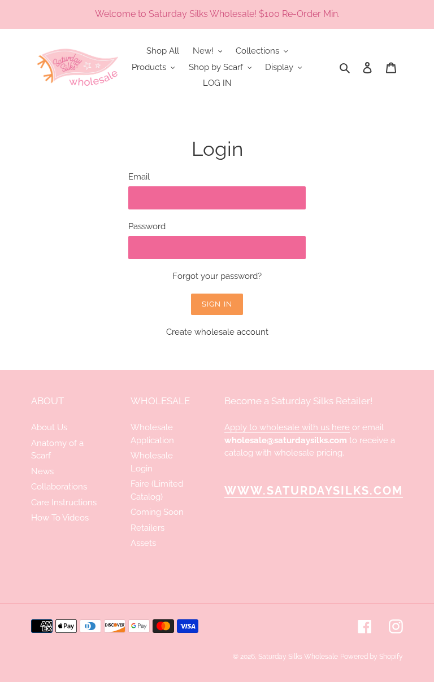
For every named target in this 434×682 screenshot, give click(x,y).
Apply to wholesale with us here (287, 427)
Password (147, 226)
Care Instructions (64, 502)
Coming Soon (157, 512)
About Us (49, 427)
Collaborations (59, 487)
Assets (143, 543)
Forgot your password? (217, 276)
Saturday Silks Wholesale (298, 657)
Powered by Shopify (371, 657)
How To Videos (60, 518)
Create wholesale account (217, 332)
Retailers (147, 528)
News (42, 471)
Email (139, 177)
